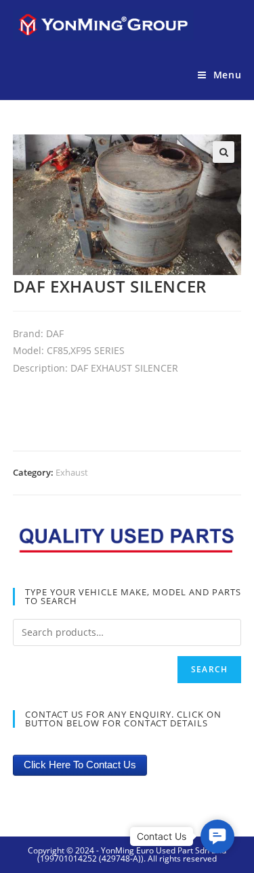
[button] (217, 836)
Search (209, 669)
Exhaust (72, 472)
